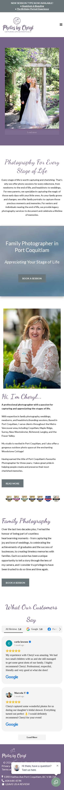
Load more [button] (32, 132)
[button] (61, 25)
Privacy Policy (10, 765)
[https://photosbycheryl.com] (18, 24)
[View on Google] (9, 643)
